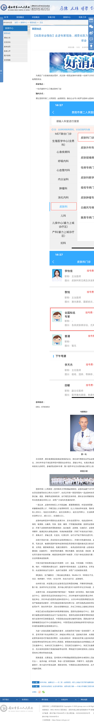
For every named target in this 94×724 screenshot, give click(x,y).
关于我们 (5, 699)
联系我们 (25, 699)
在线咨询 (64, 699)
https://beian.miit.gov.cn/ (60, 720)
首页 (16, 22)
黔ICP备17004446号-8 (50, 716)
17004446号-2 (61, 713)
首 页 (6, 17)
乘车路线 (45, 699)
